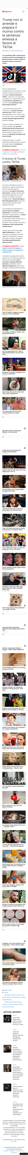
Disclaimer (14, 1152)
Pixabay (22, 287)
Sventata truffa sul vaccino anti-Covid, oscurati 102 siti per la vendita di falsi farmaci (13, 997)
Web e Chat (8, 990)
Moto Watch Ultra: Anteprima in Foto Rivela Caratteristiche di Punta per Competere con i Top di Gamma (18, 1109)
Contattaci (14, 1141)
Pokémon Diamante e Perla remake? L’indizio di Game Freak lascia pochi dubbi (12, 1004)
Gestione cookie (23, 1153)
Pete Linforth (16, 287)
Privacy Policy (20, 1151)
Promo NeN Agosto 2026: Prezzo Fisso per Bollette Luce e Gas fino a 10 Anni (18, 1021)
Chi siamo (5, 1151)
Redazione (12, 1151)
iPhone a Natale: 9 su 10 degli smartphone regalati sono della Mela (14, 152)
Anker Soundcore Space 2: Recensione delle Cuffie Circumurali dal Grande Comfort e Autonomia (18, 1092)
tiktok (6, 992)
